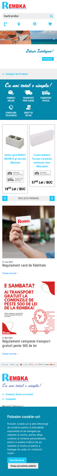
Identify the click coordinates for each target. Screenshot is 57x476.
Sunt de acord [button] (17, 460)
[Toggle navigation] (31, 9)
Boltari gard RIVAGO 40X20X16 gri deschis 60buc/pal (15, 159)
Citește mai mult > (10, 273)
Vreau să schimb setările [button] (23, 466)
